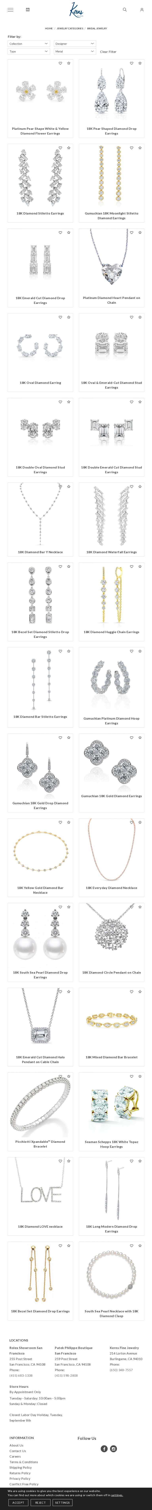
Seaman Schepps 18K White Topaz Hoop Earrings (111, 1144)
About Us (16, 1445)
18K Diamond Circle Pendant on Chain (111, 972)
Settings (62, 1502)
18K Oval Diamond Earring (40, 382)
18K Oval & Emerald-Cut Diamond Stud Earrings (111, 385)
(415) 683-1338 (21, 1375)
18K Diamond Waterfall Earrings (111, 552)
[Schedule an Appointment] (27, 9)
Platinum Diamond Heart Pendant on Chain (111, 300)
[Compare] (69, 63)
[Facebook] (104, 1448)
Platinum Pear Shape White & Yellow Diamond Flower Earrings (40, 131)
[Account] (141, 9)
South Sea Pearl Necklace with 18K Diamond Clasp (112, 1313)
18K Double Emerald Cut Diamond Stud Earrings (111, 469)
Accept (18, 1502)
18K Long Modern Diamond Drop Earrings (111, 1229)
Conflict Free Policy (24, 1484)
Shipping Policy (21, 1467)
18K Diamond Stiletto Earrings (40, 213)
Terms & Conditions (24, 1462)
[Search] (125, 9)
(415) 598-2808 (66, 1375)
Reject (40, 1502)
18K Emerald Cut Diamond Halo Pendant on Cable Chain (40, 1059)
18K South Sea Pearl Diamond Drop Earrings (40, 974)
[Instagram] (113, 1448)
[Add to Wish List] (60, 63)
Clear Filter (108, 51)
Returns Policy (20, 1473)
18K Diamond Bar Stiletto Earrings (40, 716)
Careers (15, 1456)
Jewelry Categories (70, 28)
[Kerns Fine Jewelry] (76, 10)
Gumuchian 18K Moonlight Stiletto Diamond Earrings (112, 215)
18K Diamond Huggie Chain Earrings (112, 632)
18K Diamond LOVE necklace (40, 1226)
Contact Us (18, 1451)
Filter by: (14, 36)
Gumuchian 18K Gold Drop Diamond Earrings (40, 805)
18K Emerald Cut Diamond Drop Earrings (40, 300)
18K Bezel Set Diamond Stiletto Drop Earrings (40, 634)
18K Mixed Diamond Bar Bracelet (112, 1057)
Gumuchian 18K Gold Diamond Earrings (111, 796)
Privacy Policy (20, 1478)
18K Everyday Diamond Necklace (111, 888)
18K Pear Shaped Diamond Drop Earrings (112, 131)
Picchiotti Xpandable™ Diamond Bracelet (40, 1144)
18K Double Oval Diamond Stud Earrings (40, 469)
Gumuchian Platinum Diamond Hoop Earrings (112, 720)
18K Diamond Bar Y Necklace (40, 552)
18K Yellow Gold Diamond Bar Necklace (40, 890)
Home (49, 28)
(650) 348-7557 (121, 1370)
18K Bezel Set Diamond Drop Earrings (40, 1311)
